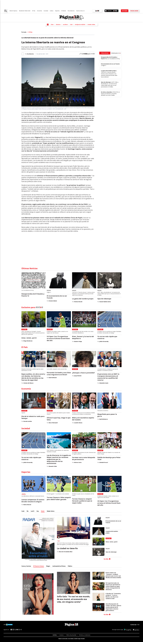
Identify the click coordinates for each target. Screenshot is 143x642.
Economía (39, 10)
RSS (138, 624)
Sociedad (46, 10)
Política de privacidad (71, 635)
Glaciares (58, 24)
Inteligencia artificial (80, 24)
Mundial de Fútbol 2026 (24, 10)
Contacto (61, 635)
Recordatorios (71, 10)
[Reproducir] (105, 10)
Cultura (51, 10)
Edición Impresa (13, 10)
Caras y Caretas (26, 566)
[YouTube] (19, 629)
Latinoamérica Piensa (58, 566)
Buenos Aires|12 (80, 10)
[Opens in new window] (128, 629)
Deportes (57, 10)
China (52, 24)
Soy (38, 511)
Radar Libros (50, 511)
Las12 (32, 511)
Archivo (55, 635)
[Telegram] (21, 629)
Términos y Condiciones (84, 635)
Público (70, 566)
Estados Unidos (91, 24)
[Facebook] (11, 629)
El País (33, 10)
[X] (15, 629)
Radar (43, 511)
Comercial (133, 624)
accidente (65, 24)
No (27, 511)
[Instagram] (13, 629)
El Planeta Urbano (38, 566)
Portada (23, 32)
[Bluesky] (17, 629)
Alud (71, 24)
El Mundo (63, 10)
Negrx (48, 566)
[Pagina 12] (71, 17)
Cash (22, 511)
